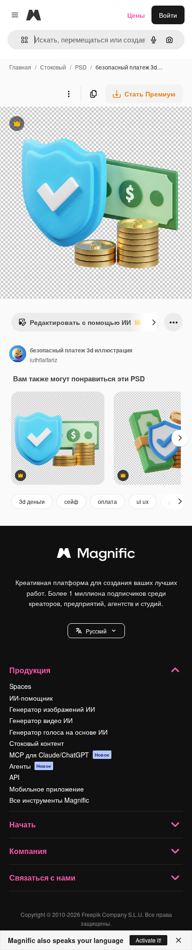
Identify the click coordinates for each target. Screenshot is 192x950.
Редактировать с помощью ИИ (74, 324)
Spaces (20, 686)
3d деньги (32, 501)
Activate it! (148, 940)
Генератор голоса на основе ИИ (58, 732)
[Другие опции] (68, 93)
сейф (71, 501)
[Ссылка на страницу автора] (17, 354)
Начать (22, 824)
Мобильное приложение (46, 788)
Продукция (29, 670)
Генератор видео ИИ (41, 720)
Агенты (30, 766)
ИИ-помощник (31, 697)
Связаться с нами (42, 877)
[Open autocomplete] (21, 39)
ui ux (143, 501)
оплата (107, 501)
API (14, 777)
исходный (62, 125)
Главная (20, 67)
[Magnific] (96, 555)
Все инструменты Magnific (49, 800)
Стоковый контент (36, 743)
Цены (136, 15)
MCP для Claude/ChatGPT (59, 754)
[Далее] (153, 322)
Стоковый (53, 67)
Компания (28, 851)
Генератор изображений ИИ (52, 709)
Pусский (96, 631)
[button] (96, 630)
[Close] (178, 940)
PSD (81, 67)
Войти (168, 15)
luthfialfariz (43, 360)
